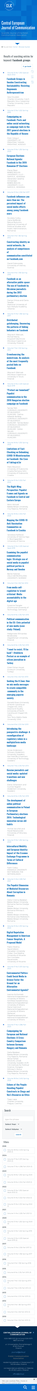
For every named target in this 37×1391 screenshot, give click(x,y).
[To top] (33, 1333)
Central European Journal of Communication (9, 5)
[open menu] (33, 1387)
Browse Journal (24, 47)
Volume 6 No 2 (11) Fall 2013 (17, 724)
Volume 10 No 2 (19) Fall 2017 (18, 192)
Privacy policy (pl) (13, 1383)
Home (15, 47)
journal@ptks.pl (18, 1352)
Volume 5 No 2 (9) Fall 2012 (17, 583)
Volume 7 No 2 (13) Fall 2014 (18, 766)
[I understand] (35, 1380)
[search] (25, 1387)
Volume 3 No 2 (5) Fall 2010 (17, 677)
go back (27, 66)
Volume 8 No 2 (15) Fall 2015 (18, 615)
